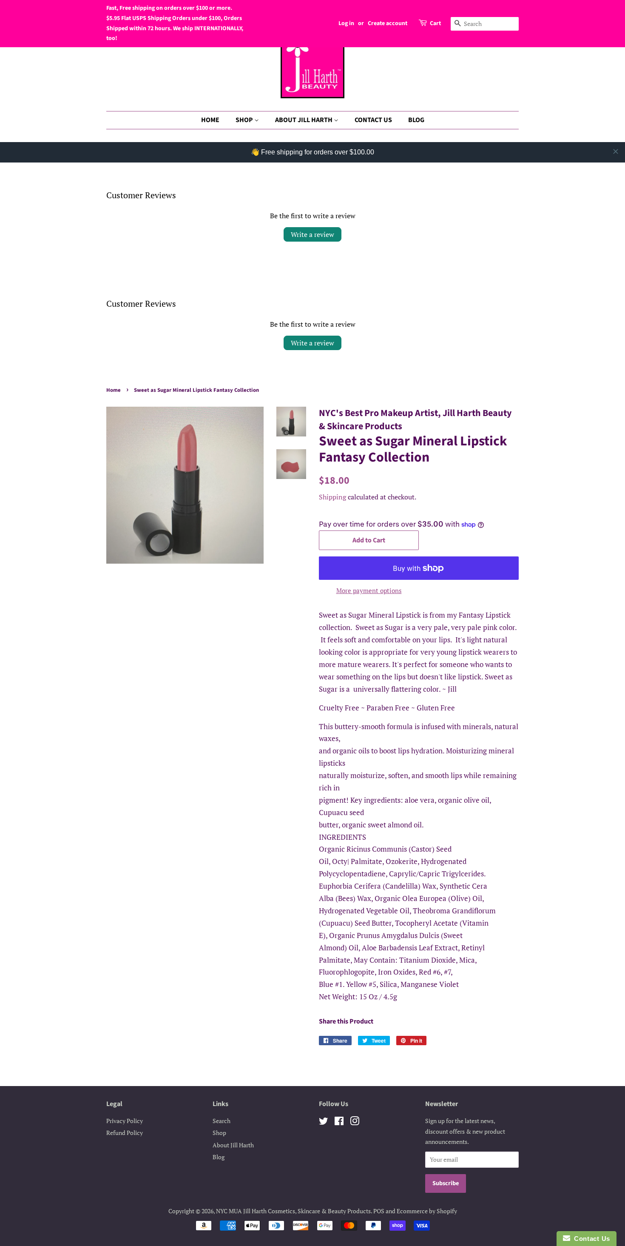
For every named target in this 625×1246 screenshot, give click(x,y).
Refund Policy (124, 1133)
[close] (615, 151)
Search (221, 1121)
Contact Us (590, 1238)
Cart (435, 23)
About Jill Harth (233, 1145)
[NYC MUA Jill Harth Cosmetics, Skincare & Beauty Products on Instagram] (354, 1122)
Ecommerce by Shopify (427, 1211)
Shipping (332, 497)
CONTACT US (373, 120)
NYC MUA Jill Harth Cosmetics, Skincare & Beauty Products (293, 1211)
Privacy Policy (124, 1121)
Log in (346, 23)
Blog (218, 1157)
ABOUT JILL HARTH (304, 120)
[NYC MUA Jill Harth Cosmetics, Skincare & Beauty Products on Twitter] (323, 1122)
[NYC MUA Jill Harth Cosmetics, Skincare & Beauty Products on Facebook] (339, 1122)
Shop (219, 1133)
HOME (210, 120)
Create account (387, 23)
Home (113, 390)
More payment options (369, 590)
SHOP (245, 120)
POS (378, 1211)
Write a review (312, 234)
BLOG (416, 120)
